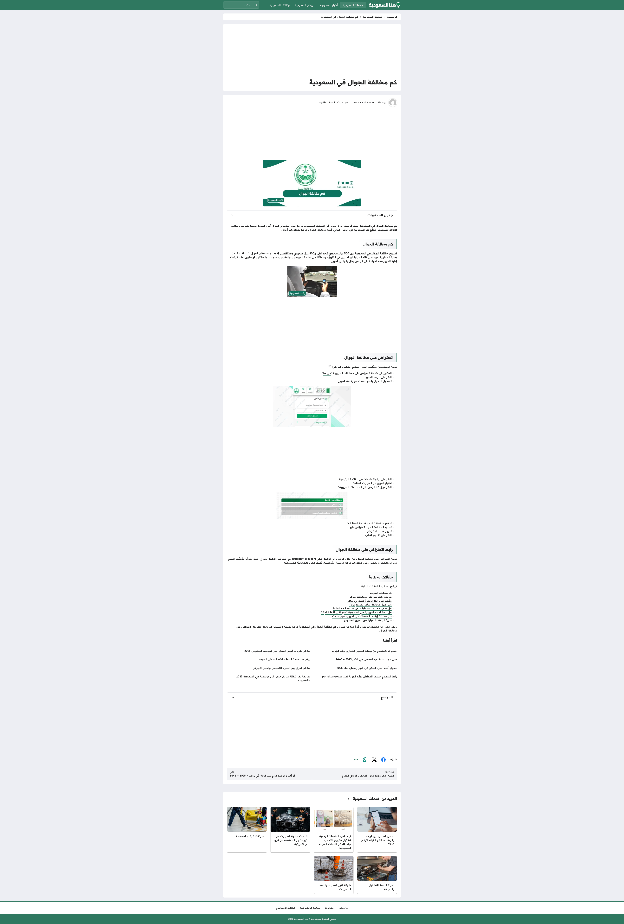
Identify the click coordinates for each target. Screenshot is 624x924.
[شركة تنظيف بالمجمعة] (247, 829)
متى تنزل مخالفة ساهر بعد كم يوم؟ (370, 604)
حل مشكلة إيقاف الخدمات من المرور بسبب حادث (362, 616)
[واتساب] (365, 759)
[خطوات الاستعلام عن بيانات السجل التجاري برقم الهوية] (355, 651)
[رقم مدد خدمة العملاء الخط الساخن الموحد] (268, 659)
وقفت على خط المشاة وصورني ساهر (369, 600)
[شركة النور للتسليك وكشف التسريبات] (333, 875)
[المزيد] (356, 759)
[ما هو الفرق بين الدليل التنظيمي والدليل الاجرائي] (268, 668)
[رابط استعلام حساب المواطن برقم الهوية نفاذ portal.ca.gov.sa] (355, 678)
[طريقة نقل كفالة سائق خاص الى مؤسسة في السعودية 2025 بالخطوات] (268, 678)
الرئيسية (392, 16)
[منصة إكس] (374, 759)
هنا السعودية (361, 229)
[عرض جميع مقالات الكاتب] (393, 103)
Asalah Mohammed (364, 102)
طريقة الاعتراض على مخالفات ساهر (371, 596)
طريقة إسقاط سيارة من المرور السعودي (368, 620)
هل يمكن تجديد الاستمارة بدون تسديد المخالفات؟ (362, 608)
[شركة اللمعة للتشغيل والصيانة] (377, 875)
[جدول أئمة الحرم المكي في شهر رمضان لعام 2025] (355, 668)
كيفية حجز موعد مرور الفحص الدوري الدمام (368, 775)
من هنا (327, 373)
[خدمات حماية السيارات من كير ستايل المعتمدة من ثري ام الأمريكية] (290, 829)
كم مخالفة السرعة (381, 592)
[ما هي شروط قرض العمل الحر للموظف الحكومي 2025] (268, 651)
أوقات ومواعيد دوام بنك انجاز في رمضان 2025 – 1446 (262, 775)
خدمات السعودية (373, 16)
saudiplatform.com (304, 558)
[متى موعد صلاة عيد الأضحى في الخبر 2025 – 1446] (355, 659)
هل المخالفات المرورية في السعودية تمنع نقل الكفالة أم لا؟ (356, 612)
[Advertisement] (312, 51)
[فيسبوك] (383, 759)
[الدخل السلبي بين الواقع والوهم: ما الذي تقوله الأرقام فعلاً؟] (377, 829)
